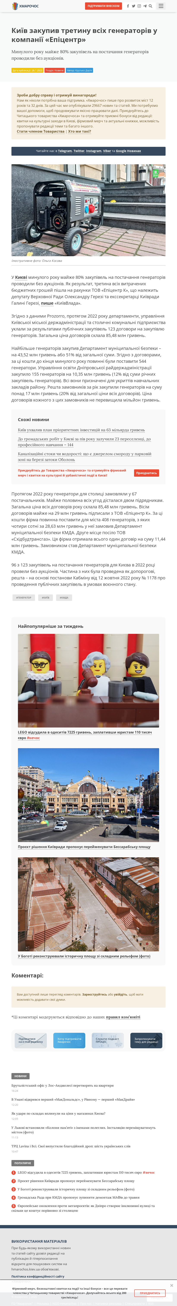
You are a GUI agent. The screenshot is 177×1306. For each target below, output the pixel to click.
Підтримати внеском (103, 6)
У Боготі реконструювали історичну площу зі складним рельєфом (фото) (84, 956)
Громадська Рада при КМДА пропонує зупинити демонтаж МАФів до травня (78, 1197)
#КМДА (64, 597)
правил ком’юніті (123, 1016)
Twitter (79, 151)
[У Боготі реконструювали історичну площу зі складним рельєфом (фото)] (88, 905)
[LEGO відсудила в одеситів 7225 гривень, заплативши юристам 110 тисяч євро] (88, 681)
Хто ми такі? (79, 131)
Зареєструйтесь (94, 994)
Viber (107, 151)
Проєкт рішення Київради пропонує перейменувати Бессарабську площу (84, 846)
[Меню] (161, 6)
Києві (21, 277)
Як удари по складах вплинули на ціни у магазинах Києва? (58, 1113)
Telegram (65, 151)
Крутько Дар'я (83, 70)
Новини (58, 70)
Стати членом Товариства (41, 131)
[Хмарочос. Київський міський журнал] (25, 6)
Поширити (50, 12)
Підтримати (130, 12)
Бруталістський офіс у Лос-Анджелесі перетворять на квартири (62, 1085)
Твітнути (76, 12)
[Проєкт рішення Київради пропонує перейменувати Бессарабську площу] (88, 795)
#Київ (45, 597)
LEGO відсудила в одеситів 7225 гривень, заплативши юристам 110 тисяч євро (86, 1172)
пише (47, 303)
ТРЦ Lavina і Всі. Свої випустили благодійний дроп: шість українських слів (70, 1146)
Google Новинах (128, 151)
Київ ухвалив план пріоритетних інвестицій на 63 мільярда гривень (81, 429)
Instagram (93, 151)
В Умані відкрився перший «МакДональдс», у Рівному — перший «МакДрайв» (73, 1099)
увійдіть (120, 994)
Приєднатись (146, 473)
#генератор (23, 597)
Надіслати (102, 12)
